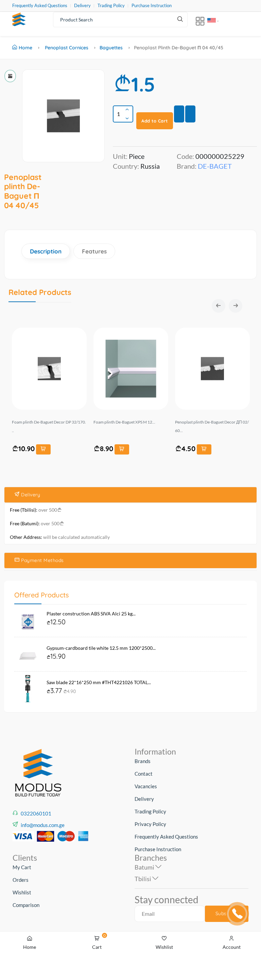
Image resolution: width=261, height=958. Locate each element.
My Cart (22, 867)
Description (46, 251)
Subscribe (226, 913)
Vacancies (146, 786)
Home (25, 48)
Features (94, 251)
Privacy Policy (150, 824)
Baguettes (111, 48)
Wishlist (22, 892)
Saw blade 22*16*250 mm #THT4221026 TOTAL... (99, 682)
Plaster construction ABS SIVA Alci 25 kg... (91, 613)
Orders (21, 880)
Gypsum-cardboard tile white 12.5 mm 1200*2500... (101, 648)
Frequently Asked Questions (39, 5)
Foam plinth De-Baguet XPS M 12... (124, 422)
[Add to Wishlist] (179, 113)
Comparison (26, 905)
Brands (143, 761)
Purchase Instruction (152, 5)
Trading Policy (111, 5)
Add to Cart (154, 120)
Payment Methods (42, 560)
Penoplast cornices (66, 48)
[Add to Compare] (190, 113)
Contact (144, 774)
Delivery (82, 5)
